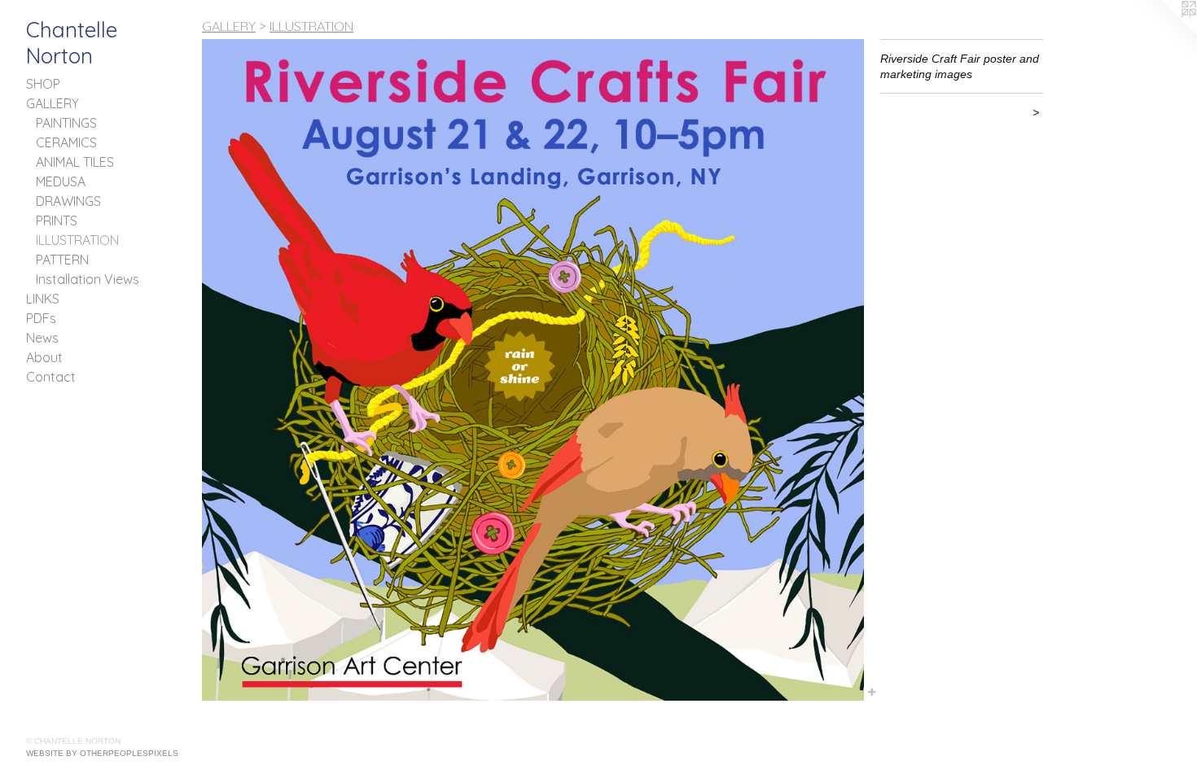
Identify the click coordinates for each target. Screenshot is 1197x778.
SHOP (43, 84)
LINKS (42, 299)
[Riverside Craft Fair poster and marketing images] (533, 370)
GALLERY (52, 103)
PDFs (41, 318)
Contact (51, 377)
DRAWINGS (68, 201)
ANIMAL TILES (75, 162)
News (42, 338)
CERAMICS (66, 142)
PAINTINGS (66, 123)
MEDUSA (61, 181)
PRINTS (56, 220)
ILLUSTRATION (77, 240)
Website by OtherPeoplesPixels (102, 753)
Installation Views (87, 279)
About (44, 357)
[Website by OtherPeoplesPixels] (1164, 32)
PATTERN (62, 259)
